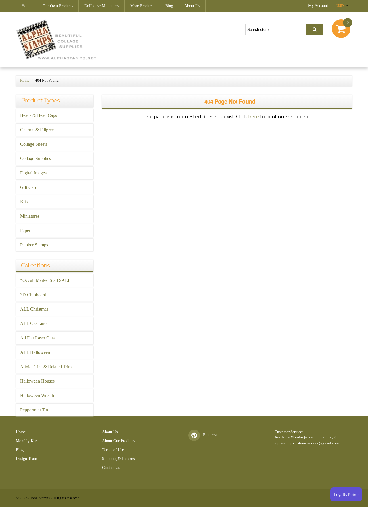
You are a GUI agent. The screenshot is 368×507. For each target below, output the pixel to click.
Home (26, 6)
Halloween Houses (37, 381)
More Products (142, 6)
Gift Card (28, 187)
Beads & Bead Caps (38, 115)
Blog (169, 6)
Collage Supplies (35, 158)
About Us (192, 6)
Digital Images (33, 172)
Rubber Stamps (34, 244)
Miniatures (29, 216)
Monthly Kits (26, 441)
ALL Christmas (34, 309)
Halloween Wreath (37, 395)
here (253, 116)
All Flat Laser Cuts (37, 337)
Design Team (26, 459)
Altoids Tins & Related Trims (46, 366)
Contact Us (111, 468)
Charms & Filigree (37, 129)
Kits (24, 201)
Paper (25, 230)
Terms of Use (113, 450)
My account (318, 5)
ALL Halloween (35, 352)
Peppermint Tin (34, 409)
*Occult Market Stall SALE (45, 280)
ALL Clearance (34, 323)
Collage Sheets (33, 144)
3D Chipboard (33, 294)
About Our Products (118, 441)
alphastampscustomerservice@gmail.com (307, 443)
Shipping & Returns (118, 459)
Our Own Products (58, 6)
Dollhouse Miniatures (101, 6)
